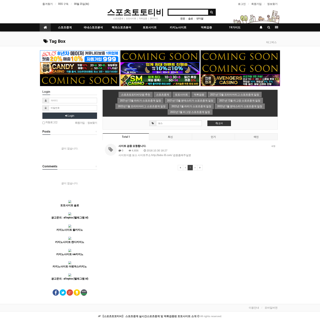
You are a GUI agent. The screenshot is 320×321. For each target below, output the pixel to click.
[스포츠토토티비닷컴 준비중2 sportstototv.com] (240, 56)
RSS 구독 (63, 3)
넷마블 (199, 18)
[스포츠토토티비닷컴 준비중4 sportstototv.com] (240, 67)
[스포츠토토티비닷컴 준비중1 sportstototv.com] (160, 56)
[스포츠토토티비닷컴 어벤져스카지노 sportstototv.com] (240, 79)
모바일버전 (271, 307)
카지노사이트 (178, 27)
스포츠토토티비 (135, 12)
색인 (256, 136)
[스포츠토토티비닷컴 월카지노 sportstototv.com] (160, 67)
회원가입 (256, 3)
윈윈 (182, 18)
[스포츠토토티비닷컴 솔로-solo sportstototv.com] (79, 56)
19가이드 (235, 27)
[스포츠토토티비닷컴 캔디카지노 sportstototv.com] (79, 67)
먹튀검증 (206, 27)
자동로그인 (51, 122)
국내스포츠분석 (93, 27)
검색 (220, 123)
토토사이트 (150, 27)
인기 (213, 136)
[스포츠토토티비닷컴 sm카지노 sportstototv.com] (160, 79)
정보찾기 (272, 3)
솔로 (190, 18)
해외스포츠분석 (121, 27)
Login (70, 115)
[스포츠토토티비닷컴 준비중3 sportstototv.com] (79, 79)
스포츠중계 (65, 27)
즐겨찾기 (47, 3)
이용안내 (254, 307)
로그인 (242, 3)
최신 (170, 136)
